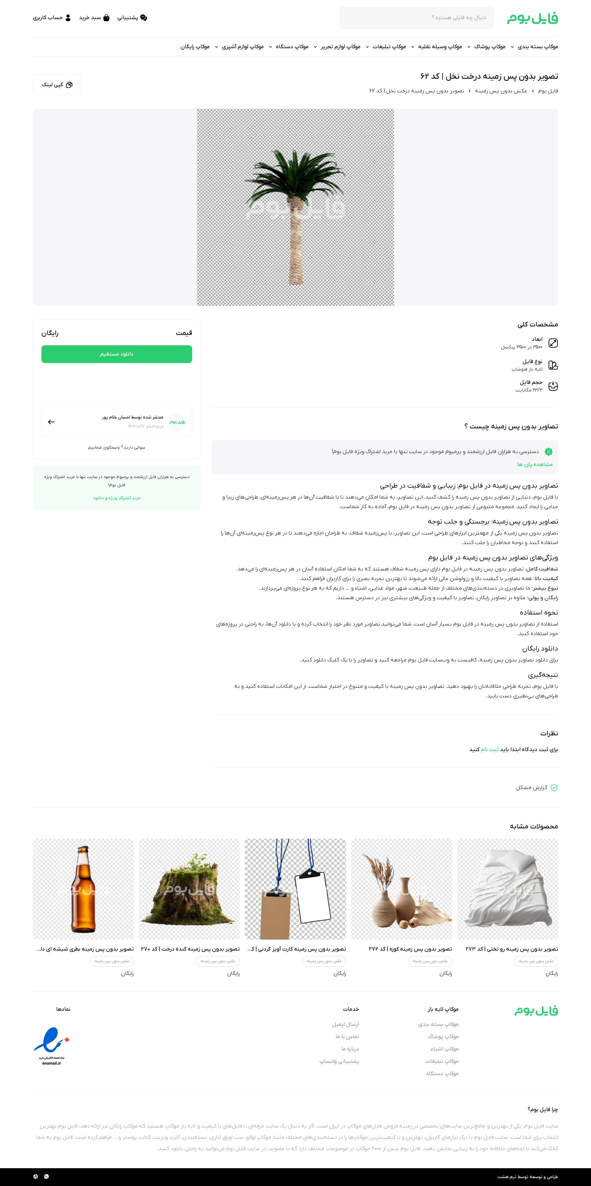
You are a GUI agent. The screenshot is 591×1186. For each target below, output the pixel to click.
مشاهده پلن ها (535, 464)
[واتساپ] (46, 1177)
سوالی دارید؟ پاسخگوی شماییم (116, 447)
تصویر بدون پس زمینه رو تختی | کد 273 (511, 949)
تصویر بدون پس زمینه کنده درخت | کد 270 (190, 949)
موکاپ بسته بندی (438, 1024)
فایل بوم (548, 91)
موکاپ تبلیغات (442, 1061)
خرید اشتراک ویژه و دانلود (117, 498)
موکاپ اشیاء (445, 1049)
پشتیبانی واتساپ (339, 1061)
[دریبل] (35, 1177)
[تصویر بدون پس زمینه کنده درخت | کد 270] (189, 889)
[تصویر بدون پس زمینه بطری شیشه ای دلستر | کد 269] (83, 889)
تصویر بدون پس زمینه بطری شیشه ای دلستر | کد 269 (72, 949)
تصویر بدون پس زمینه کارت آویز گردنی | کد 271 (292, 949)
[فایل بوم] (532, 18)
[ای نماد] (51, 1046)
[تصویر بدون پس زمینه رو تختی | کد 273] (507, 889)
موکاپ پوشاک (443, 1036)
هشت (503, 1177)
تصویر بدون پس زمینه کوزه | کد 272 (410, 949)
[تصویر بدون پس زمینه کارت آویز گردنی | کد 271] (295, 889)
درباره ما (350, 1049)
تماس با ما (347, 1036)
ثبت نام (490, 749)
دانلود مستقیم (116, 354)
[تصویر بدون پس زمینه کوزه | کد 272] (401, 889)
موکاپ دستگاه (442, 1073)
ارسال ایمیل (345, 1024)
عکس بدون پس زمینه (501, 91)
